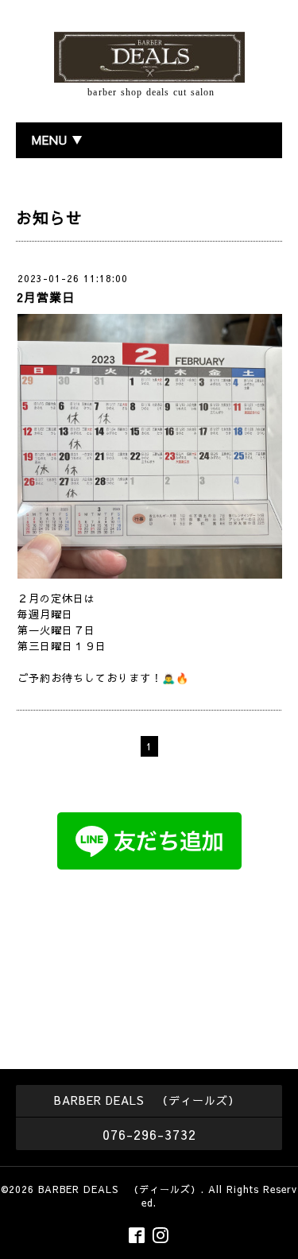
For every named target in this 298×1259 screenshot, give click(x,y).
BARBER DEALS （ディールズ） (119, 1189)
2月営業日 (46, 297)
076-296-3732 (149, 1134)
